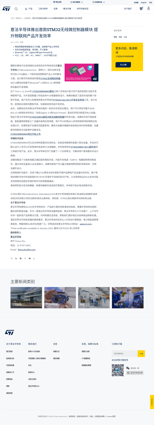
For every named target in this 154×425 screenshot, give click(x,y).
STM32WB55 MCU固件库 (83, 147)
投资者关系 (10, 358)
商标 (91, 416)
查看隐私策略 (86, 365)
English (143, 2)
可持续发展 (10, 365)
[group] (26, 297)
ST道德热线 (86, 358)
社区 (29, 365)
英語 (120, 37)
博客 (7, 386)
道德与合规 (86, 351)
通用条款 (9, 393)
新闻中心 (31, 372)
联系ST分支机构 (34, 351)
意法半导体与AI (33, 386)
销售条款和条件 (82, 416)
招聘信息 (9, 379)
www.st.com (85, 224)
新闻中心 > (19, 18)
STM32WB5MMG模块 (43, 91)
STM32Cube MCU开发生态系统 (68, 100)
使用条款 (72, 416)
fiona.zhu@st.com (27, 250)
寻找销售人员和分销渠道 (37, 358)
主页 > (13, 18)
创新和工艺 (10, 372)
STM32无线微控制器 (50, 78)
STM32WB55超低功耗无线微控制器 (47, 117)
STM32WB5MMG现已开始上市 (25, 134)
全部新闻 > (28, 18)
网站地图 (56, 358)
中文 (115, 37)
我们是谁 (9, 351)
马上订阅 (123, 65)
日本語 (136, 2)
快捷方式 (56, 351)
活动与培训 (32, 379)
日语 (125, 37)
